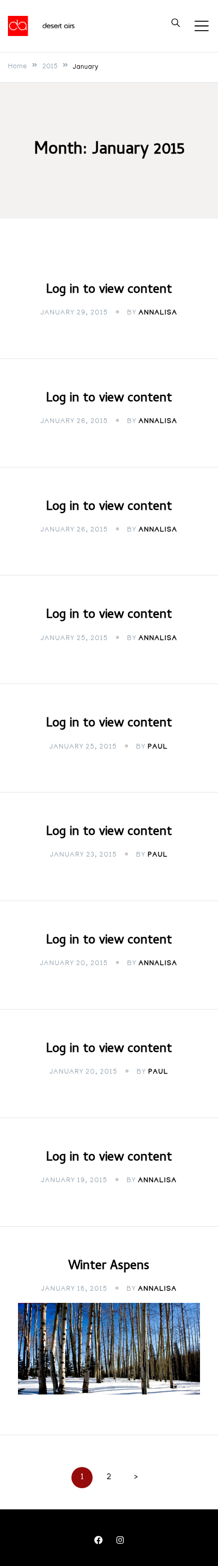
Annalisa (158, 313)
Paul (158, 747)
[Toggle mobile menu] (201, 25)
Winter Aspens (108, 1266)
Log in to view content (109, 290)
